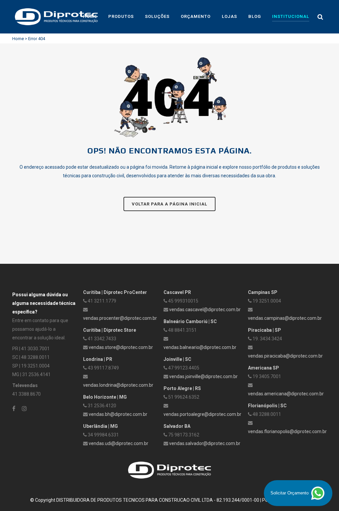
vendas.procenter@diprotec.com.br (120, 318)
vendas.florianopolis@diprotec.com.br (287, 431)
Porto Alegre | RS (182, 388)
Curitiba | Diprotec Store (109, 330)
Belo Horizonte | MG (105, 397)
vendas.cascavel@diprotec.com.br (205, 309)
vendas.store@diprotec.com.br (121, 347)
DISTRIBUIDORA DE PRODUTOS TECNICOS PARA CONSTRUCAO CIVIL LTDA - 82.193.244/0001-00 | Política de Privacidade (182, 500)
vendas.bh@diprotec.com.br (118, 414)
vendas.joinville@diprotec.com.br (203, 376)
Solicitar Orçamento (290, 492)
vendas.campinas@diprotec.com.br (285, 318)
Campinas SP (262, 292)
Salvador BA (177, 426)
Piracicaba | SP (264, 330)
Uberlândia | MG (100, 426)
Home (18, 38)
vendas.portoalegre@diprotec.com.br (202, 414)
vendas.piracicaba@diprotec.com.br (285, 356)
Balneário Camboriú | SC (190, 321)
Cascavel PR (177, 292)
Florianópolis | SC (267, 405)
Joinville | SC (177, 359)
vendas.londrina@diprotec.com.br (118, 385)
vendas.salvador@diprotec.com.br (204, 443)
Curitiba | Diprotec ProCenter (115, 292)
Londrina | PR (97, 359)
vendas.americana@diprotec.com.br (286, 393)
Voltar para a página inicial (169, 203)
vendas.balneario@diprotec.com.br (200, 347)
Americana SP (263, 367)
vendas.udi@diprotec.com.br (118, 443)
